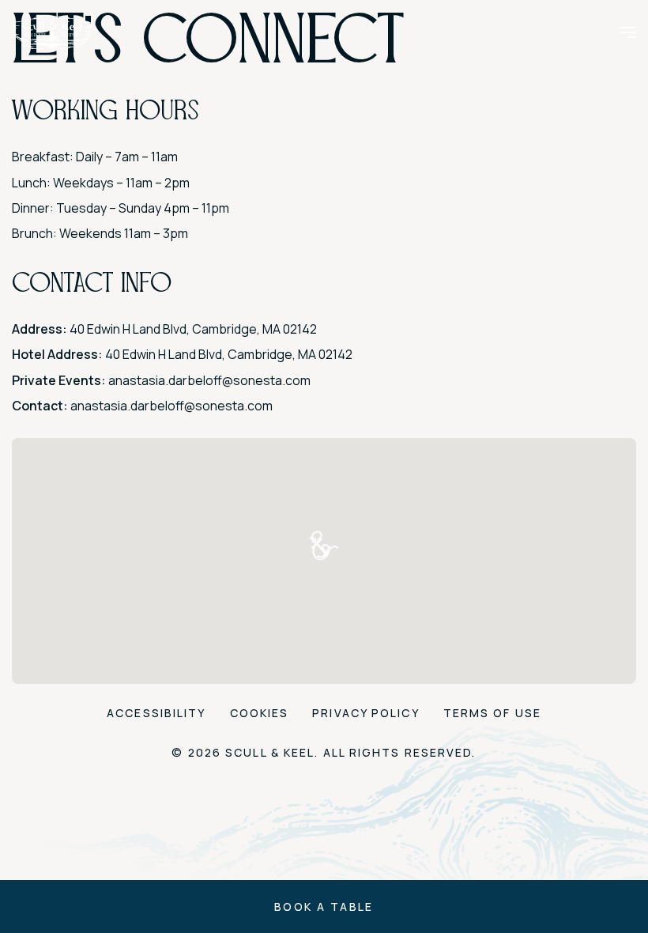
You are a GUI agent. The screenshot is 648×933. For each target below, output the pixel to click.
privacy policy (365, 712)
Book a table (324, 906)
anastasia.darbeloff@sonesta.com (209, 380)
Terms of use (492, 712)
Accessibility (156, 712)
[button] (324, 545)
